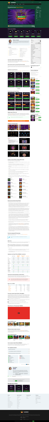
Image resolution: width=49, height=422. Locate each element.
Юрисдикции (18, 403)
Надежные (9, 400)
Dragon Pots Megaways (38, 91)
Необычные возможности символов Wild (35, 72)
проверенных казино (24, 61)
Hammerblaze (37, 103)
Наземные (18, 401)
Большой (9, 104)
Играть (10, 36)
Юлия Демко (15, 367)
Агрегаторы (18, 400)
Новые (8, 396)
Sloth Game (37, 97)
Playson (36, 79)
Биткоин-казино (9, 406)
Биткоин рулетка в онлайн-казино (34, 71)
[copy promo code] (22, 35)
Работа (27, 397)
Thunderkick (36, 107)
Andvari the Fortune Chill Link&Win (18, 256)
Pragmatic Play (37, 82)
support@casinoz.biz (32, 0)
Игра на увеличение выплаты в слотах (34, 74)
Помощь (36, 400)
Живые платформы (19, 399)
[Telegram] (28, 364)
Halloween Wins (9, 288)
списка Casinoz (20, 70)
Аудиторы (18, 405)
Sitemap (36, 403)
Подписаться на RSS (26, 419)
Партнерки (27, 398)
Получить (11, 98)
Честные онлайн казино (10, 402)
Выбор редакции (17, 95)
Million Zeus (9, 289)
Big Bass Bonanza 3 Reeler (23, 256)
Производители (18, 396)
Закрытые (9, 398)
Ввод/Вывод (18, 397)
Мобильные (18, 406)
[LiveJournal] (26, 364)
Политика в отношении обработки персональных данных (38, 399)
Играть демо (38, 80)
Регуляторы (18, 404)
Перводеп (24, 104)
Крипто (17, 398)
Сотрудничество (27, 396)
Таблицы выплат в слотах (33, 73)
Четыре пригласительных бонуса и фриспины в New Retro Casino (38, 116)
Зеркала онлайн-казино (10, 404)
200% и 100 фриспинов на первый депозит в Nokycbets (38, 118)
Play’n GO (14, 340)
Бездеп (9, 95)
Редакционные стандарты (38, 402)
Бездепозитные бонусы (10, 405)
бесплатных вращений (25, 234)
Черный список (9, 397)
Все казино (19, 88)
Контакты (37, 401)
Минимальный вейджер (25, 95)
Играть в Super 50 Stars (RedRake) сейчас (18, 120)
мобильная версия (22, 330)
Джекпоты (9, 399)
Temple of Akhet (37, 100)
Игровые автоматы (9, 401)
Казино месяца (18, 402)
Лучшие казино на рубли (10, 403)
